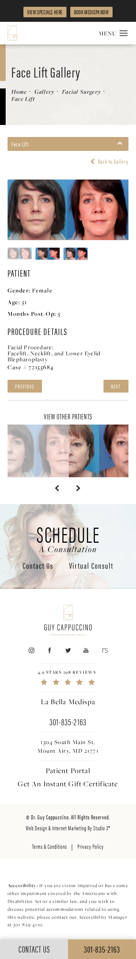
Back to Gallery (112, 161)
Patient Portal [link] (68, 770)
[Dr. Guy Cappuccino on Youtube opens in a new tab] (86, 650)
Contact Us (38, 566)
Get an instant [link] (68, 783)
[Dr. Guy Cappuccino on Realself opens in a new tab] (104, 650)
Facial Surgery (81, 91)
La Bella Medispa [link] (68, 701)
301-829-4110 (27, 924)
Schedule (68, 538)
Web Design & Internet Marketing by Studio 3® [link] (68, 828)
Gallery (44, 91)
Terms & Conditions (49, 846)
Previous (24, 386)
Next (116, 386)
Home (19, 91)
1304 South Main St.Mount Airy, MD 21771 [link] (68, 746)
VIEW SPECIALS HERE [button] (45, 12)
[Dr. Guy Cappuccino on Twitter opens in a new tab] (67, 650)
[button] (124, 33)
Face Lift (23, 98)
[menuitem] (31, 650)
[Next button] (78, 488)
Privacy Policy (90, 846)
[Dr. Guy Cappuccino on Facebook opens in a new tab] (49, 650)
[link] (68, 677)
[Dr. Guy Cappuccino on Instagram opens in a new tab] (31, 650)
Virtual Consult (91, 566)
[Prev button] (57, 488)
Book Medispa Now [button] (91, 12)
